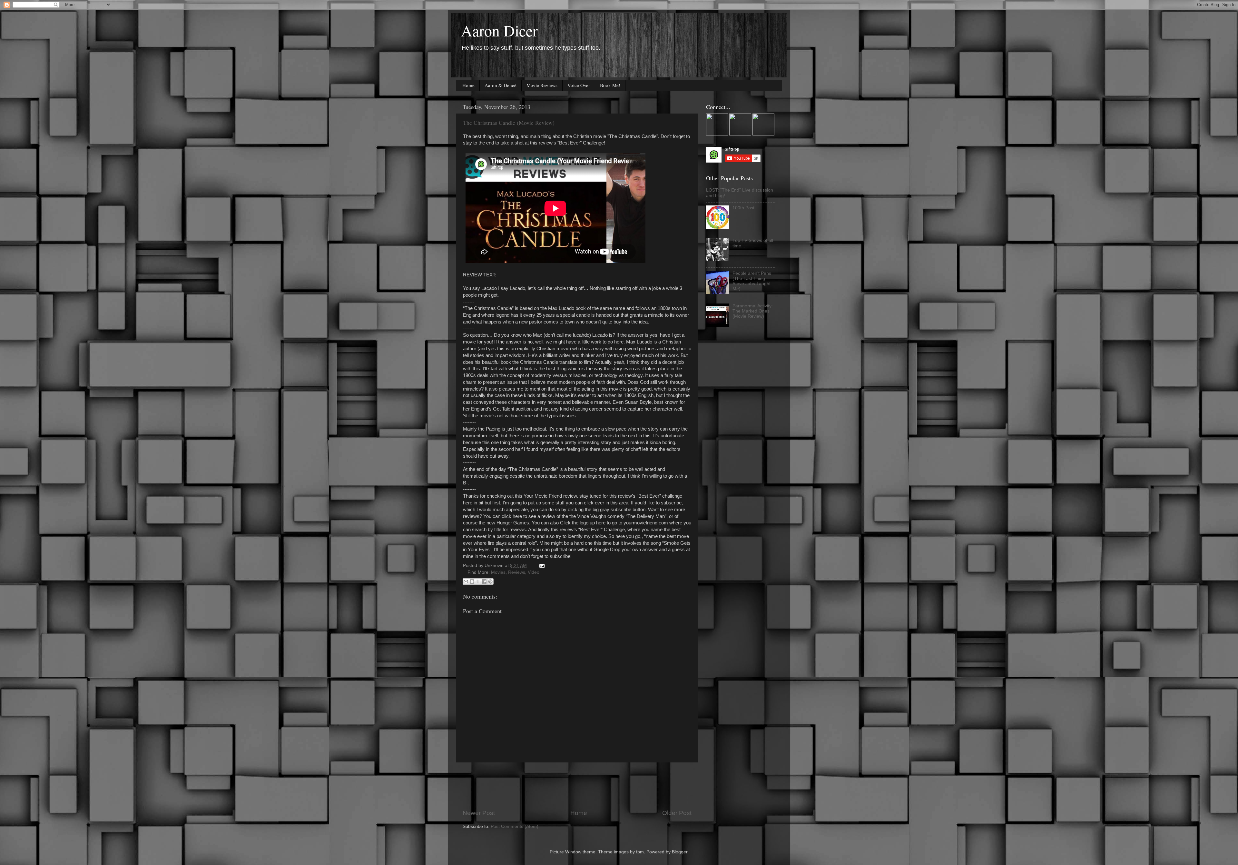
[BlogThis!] (472, 581)
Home (468, 85)
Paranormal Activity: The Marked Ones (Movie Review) (752, 311)
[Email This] (466, 581)
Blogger (679, 852)
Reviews (516, 572)
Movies (498, 572)
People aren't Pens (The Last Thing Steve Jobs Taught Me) (751, 281)
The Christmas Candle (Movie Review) (509, 122)
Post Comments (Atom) (514, 826)
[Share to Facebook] (484, 581)
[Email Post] (541, 565)
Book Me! (610, 85)
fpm (640, 852)
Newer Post (479, 813)
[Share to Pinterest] (490, 581)
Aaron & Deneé (500, 85)
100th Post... (745, 207)
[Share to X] (478, 581)
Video (533, 572)
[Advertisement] (580, 785)
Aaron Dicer (499, 30)
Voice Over (578, 85)
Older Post (677, 813)
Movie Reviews (541, 85)
